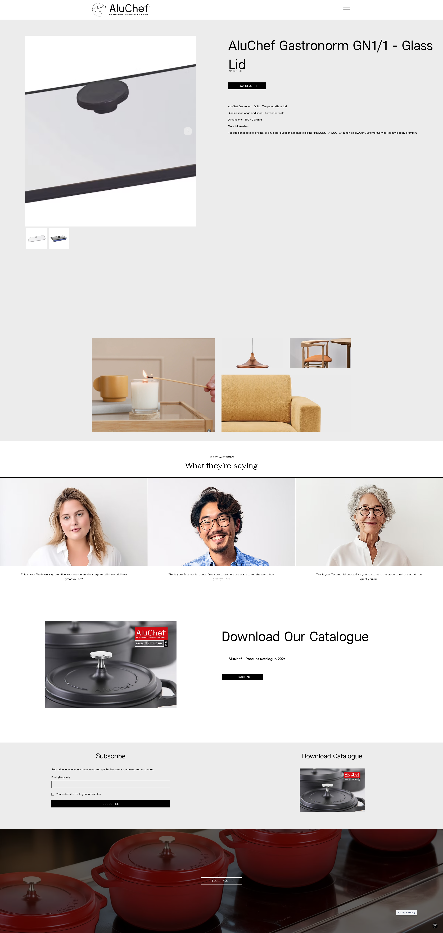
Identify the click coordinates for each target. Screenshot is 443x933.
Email (60, 777)
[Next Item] (188, 131)
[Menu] (347, 9)
